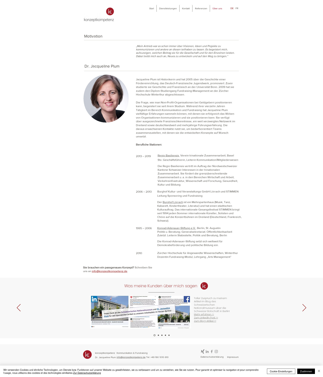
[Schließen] (319, 371)
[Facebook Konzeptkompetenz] (212, 351)
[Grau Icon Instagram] (216, 351)
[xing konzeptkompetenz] (203, 351)
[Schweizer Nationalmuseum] (154, 335)
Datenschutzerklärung (212, 356)
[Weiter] (304, 308)
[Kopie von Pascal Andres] (165, 335)
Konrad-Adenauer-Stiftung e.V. (176, 228)
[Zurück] (19, 308)
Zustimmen (306, 371)
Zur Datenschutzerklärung (87, 372)
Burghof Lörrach (173, 202)
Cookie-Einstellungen (281, 371)
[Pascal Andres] (162, 335)
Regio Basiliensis (168, 155)
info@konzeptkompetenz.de (131, 357)
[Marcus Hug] (158, 335)
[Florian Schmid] (169, 335)
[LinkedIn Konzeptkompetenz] (207, 351)
